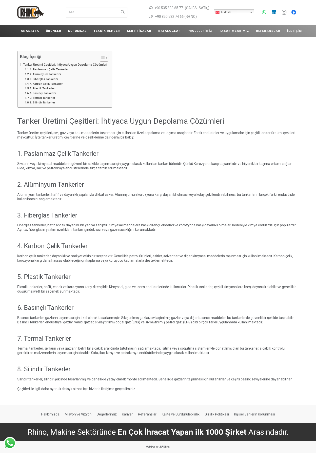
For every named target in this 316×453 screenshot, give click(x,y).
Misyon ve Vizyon (78, 414)
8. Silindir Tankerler (42, 102)
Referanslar (147, 414)
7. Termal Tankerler (42, 97)
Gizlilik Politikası (217, 414)
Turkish (225, 12)
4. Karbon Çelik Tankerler (46, 83)
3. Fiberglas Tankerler (44, 79)
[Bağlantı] (30, 12)
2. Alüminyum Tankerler (45, 74)
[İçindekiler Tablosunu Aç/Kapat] (101, 58)
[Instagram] (284, 12)
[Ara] (123, 12)
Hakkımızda (50, 414)
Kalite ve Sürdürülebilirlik (180, 414)
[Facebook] (294, 12)
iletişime (107, 389)
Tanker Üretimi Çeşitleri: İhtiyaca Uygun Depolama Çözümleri (65, 64)
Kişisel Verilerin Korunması (254, 414)
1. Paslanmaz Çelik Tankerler (49, 69)
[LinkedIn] (274, 12)
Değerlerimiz (107, 414)
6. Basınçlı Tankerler (43, 93)
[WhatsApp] (264, 12)
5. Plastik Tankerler (42, 88)
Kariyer (127, 414)
